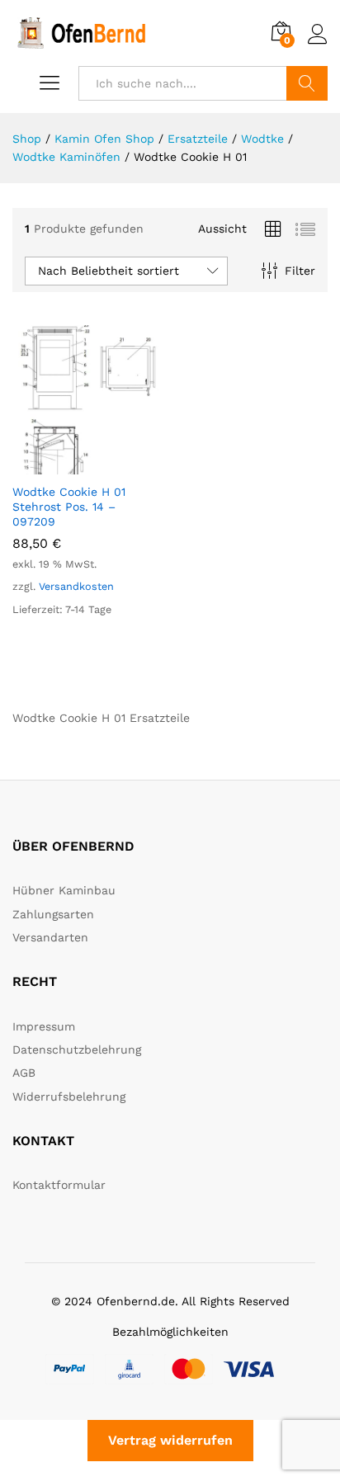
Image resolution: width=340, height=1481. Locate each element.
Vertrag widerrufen (170, 1440)
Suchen (307, 83)
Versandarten (50, 937)
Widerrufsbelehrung (68, 1096)
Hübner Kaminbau (64, 890)
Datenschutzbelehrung (76, 1049)
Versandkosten (76, 586)
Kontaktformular (59, 1184)
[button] (68, 464)
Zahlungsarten (53, 914)
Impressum (43, 1026)
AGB (23, 1072)
